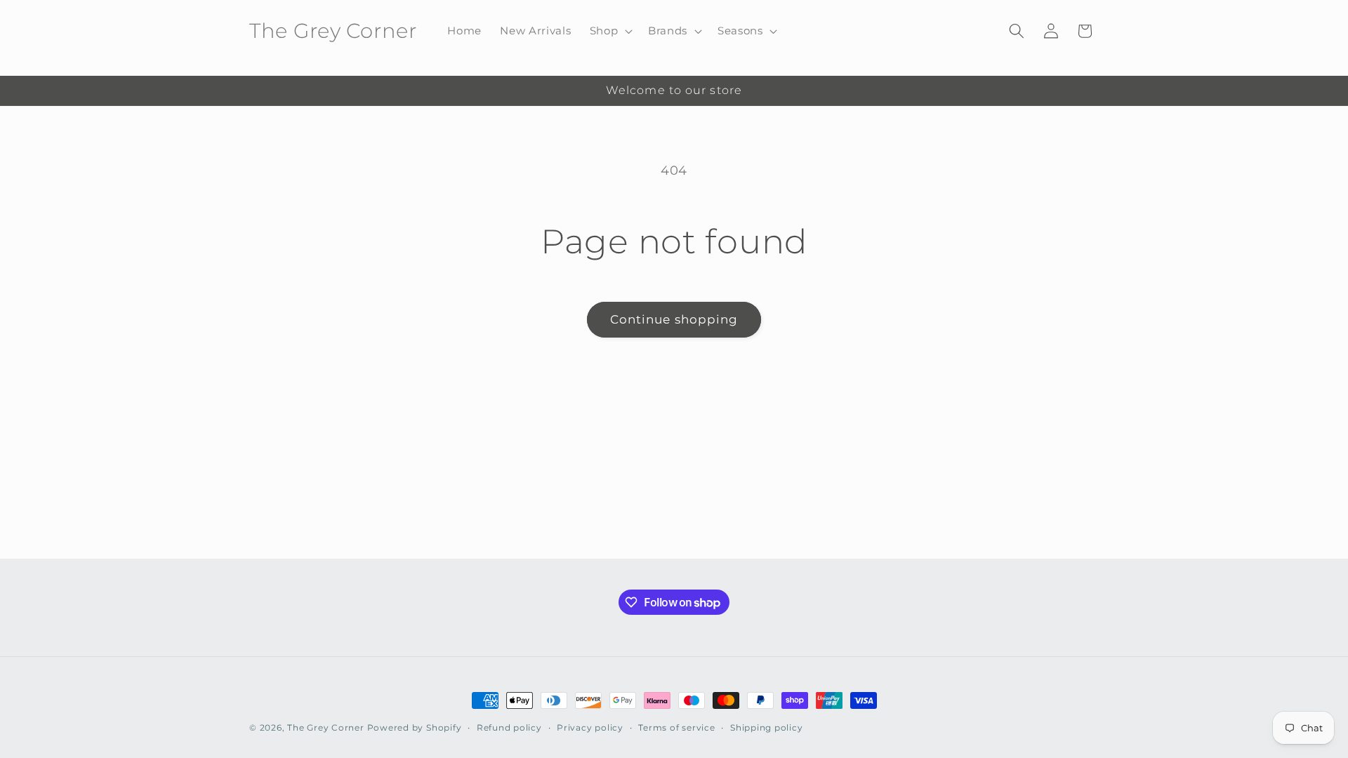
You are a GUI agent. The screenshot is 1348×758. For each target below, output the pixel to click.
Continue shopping (674, 319)
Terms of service (676, 727)
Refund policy (509, 727)
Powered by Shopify (414, 727)
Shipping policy (766, 727)
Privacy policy (590, 727)
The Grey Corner (325, 727)
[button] (609, 31)
